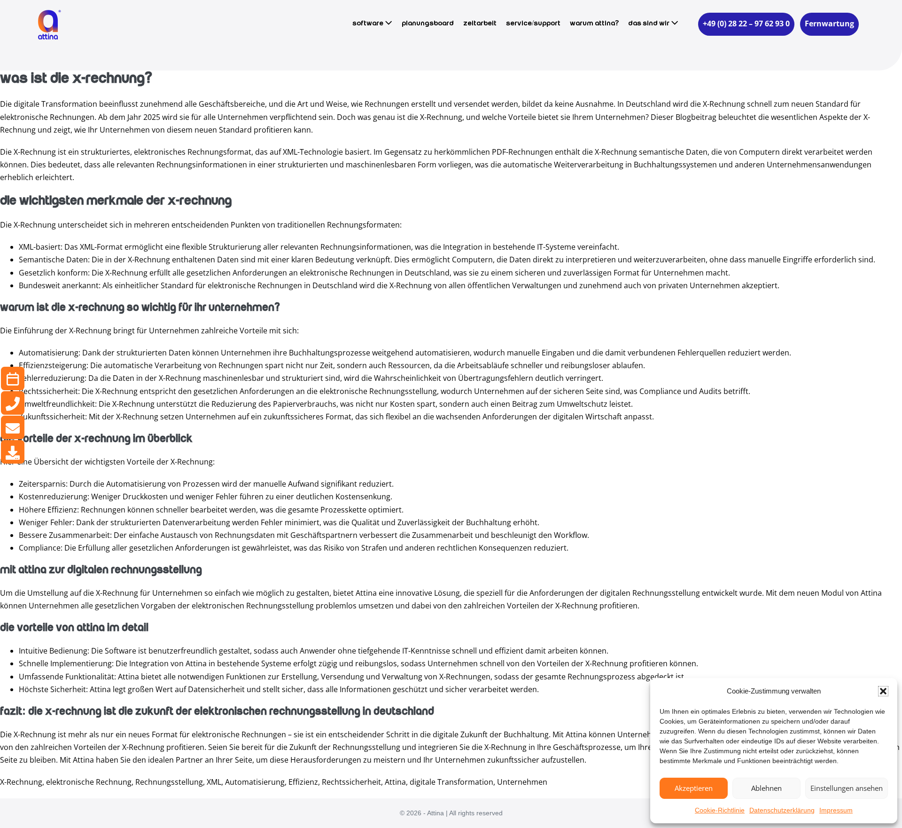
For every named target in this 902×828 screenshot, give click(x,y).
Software (368, 23)
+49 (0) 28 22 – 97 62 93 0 (746, 23)
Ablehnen (766, 788)
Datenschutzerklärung (782, 810)
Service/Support (533, 23)
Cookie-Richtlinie (720, 810)
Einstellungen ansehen (846, 788)
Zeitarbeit (480, 23)
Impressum (836, 810)
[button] (883, 691)
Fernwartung (829, 23)
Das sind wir (649, 23)
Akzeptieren (694, 788)
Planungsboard (428, 23)
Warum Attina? (594, 23)
